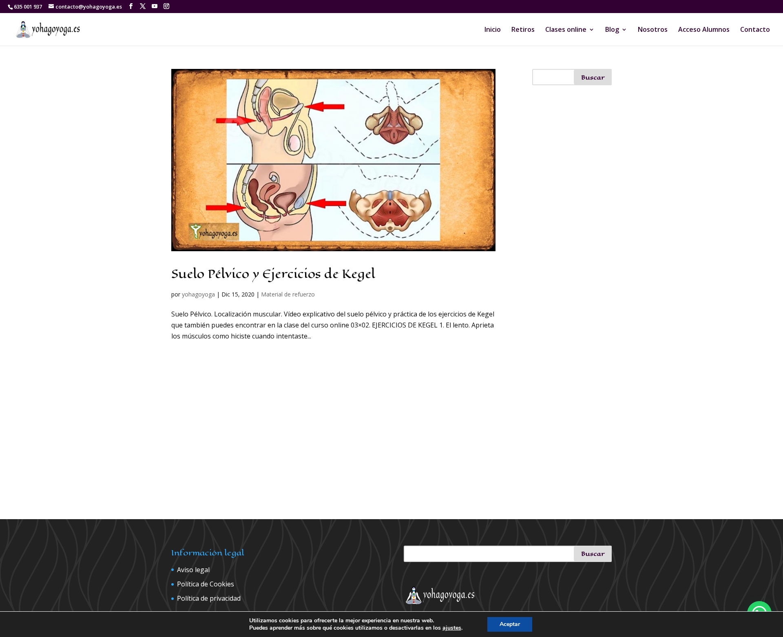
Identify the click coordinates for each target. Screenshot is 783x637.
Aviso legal (193, 569)
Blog (612, 30)
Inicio (492, 30)
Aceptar (510, 624)
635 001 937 (28, 6)
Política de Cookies (205, 583)
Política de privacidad (209, 598)
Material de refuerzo (288, 294)
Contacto (755, 30)
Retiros (523, 30)
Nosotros (653, 30)
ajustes (451, 628)
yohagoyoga (198, 294)
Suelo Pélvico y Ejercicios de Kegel (273, 274)
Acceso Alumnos (704, 30)
